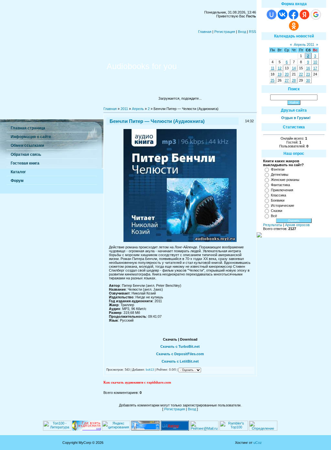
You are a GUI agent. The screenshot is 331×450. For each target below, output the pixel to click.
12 (280, 68)
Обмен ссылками (27, 145)
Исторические (282, 205)
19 (280, 74)
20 (287, 74)
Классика (278, 195)
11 (272, 68)
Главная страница (28, 128)
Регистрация (224, 32)
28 (294, 80)
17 (315, 68)
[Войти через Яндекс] (304, 14)
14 (294, 68)
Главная (204, 32)
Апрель (138, 109)
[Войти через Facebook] (293, 14)
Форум (17, 180)
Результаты (272, 225)
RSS (252, 32)
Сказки (276, 211)
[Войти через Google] (316, 14)
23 (308, 74)
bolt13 (150, 369)
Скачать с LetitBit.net (180, 361)
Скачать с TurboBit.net (180, 346)
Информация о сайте (31, 137)
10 (315, 62)
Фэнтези (277, 169)
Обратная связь (26, 154)
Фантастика (280, 185)
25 (272, 80)
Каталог (18, 172)
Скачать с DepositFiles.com (180, 354)
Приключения (282, 190)
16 (308, 68)
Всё (274, 216)
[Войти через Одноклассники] (294, 26)
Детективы (279, 174)
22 (301, 74)
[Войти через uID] (271, 14)
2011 (124, 109)
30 (308, 80)
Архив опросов (297, 225)
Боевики (277, 200)
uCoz (257, 443)
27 (287, 80)
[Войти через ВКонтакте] (282, 14)
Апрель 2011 (304, 44)
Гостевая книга (25, 163)
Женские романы (285, 180)
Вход (242, 32)
